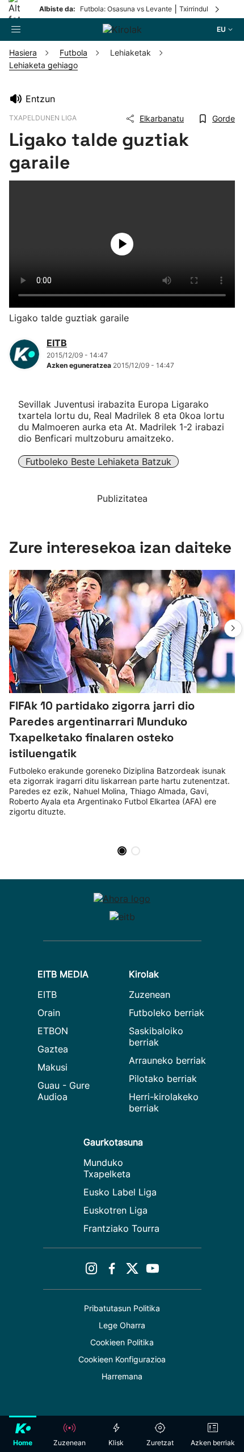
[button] (233, 628)
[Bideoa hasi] (122, 244)
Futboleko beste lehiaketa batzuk (98, 461)
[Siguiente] (218, 9)
